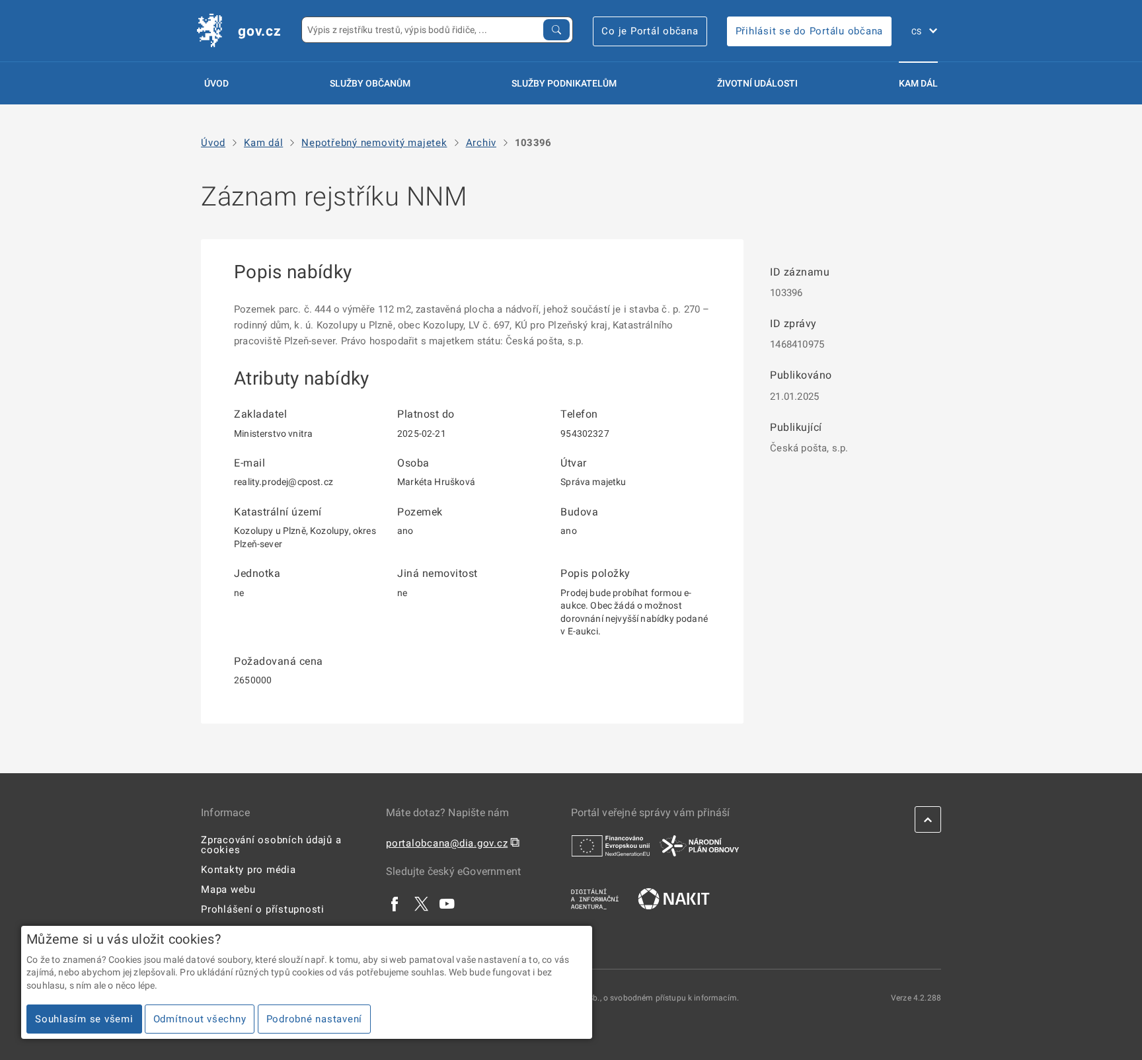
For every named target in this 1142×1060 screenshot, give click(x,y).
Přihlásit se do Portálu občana (810, 31)
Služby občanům (370, 83)
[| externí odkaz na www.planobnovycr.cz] (699, 845)
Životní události (757, 83)
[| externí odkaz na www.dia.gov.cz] (595, 898)
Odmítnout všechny (200, 1019)
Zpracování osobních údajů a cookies (271, 845)
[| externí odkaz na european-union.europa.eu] (610, 845)
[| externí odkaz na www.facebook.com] (395, 903)
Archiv (481, 143)
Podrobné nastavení (314, 1019)
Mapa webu (228, 889)
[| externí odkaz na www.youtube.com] (447, 903)
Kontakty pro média (248, 870)
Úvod (216, 83)
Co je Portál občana (649, 31)
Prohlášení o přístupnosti (262, 909)
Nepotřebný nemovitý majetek (374, 143)
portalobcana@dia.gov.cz (447, 843)
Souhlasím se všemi (84, 1019)
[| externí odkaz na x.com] (421, 903)
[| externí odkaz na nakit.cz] (674, 898)
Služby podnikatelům (564, 83)
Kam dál (918, 83)
